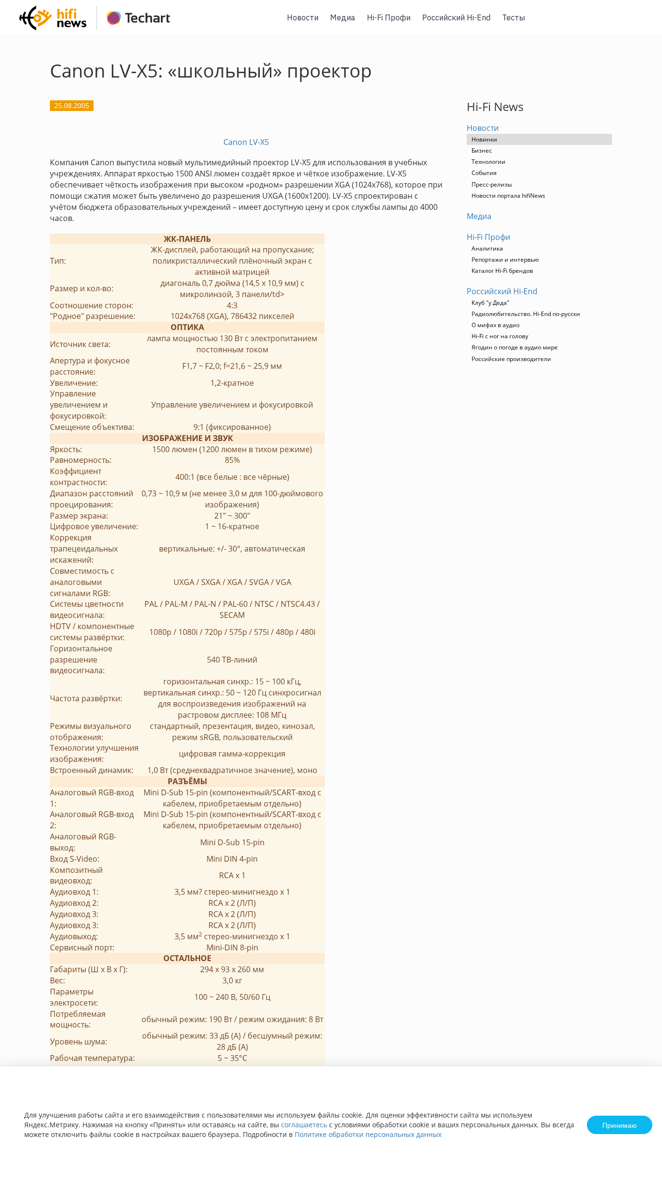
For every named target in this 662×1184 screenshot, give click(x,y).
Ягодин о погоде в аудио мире (515, 347)
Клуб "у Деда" (490, 303)
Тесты (513, 17)
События (484, 173)
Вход (639, 23)
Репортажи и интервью (505, 259)
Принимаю (619, 1125)
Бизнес (482, 150)
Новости (302, 17)
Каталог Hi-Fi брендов (502, 271)
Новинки (484, 139)
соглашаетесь (304, 1124)
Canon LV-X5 (246, 142)
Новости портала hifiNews (508, 195)
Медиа (342, 17)
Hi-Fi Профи (388, 17)
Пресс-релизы (492, 184)
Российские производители (511, 359)
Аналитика (487, 248)
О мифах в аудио (496, 325)
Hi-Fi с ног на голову (500, 336)
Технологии (488, 162)
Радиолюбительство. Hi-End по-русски (526, 314)
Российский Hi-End (456, 17)
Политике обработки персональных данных (368, 1134)
